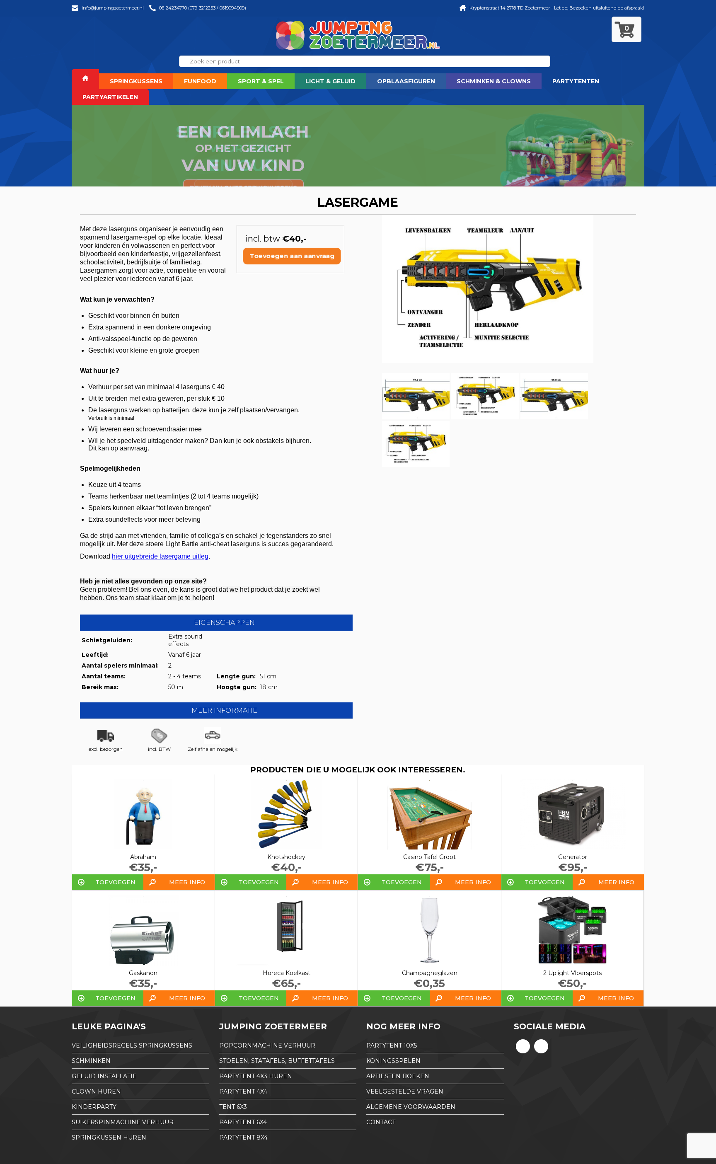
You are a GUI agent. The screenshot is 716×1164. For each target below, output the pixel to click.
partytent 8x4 (243, 1137)
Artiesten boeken (397, 1076)
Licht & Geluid (330, 81)
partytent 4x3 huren (255, 1076)
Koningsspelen (393, 1061)
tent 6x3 (233, 1107)
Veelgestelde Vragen (404, 1091)
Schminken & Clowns (494, 81)
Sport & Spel (261, 81)
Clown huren (96, 1091)
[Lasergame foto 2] (416, 417)
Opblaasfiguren (406, 81)
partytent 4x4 (243, 1091)
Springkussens (136, 81)
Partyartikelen (110, 97)
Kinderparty (94, 1107)
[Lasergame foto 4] (554, 417)
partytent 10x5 (391, 1045)
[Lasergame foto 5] (416, 465)
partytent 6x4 (243, 1122)
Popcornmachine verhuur (267, 1045)
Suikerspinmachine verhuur (123, 1122)
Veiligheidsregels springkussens (132, 1045)
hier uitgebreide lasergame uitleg (160, 556)
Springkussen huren (109, 1137)
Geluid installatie (104, 1076)
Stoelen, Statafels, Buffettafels (277, 1061)
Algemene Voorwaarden (410, 1107)
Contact (380, 1122)
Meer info (187, 882)
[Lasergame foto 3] (485, 417)
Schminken (91, 1061)
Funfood (200, 81)
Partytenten (575, 81)
